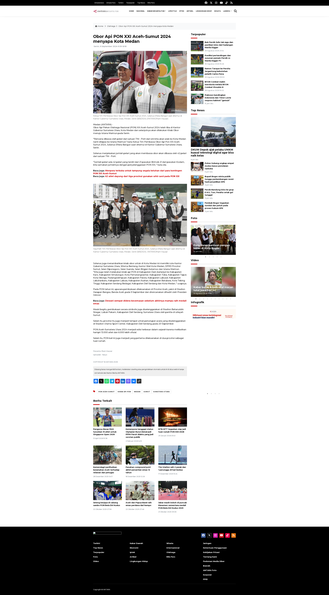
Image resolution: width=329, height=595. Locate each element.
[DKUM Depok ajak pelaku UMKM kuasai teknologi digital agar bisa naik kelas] (213, 132)
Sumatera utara (161, 392)
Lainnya (226, 11)
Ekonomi (134, 548)
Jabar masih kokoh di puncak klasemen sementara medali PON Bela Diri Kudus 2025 (172, 505)
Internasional (172, 548)
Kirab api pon (124, 392)
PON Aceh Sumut (106, 392)
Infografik (197, 302)
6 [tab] (215, 299)
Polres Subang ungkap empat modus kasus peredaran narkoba (219, 166)
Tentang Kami (210, 557)
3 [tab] (213, 256)
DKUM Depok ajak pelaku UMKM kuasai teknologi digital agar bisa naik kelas (212, 152)
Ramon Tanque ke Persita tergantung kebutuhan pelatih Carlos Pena (217, 71)
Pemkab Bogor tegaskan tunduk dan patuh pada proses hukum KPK (217, 206)
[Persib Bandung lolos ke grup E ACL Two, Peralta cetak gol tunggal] (197, 193)
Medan (137, 392)
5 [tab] (221, 256)
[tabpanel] (213, 240)
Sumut (147, 392)
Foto (194, 218)
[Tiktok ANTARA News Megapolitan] (226, 3)
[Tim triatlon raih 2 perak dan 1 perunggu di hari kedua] (172, 455)
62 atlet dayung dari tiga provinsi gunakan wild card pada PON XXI (142, 176)
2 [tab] (209, 256)
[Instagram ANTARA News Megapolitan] (216, 3)
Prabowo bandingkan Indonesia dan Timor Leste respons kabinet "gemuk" (218, 98)
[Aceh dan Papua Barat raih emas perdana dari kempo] (140, 490)
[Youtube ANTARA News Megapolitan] (221, 3)
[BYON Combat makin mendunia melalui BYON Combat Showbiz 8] (197, 85)
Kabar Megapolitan (155, 11)
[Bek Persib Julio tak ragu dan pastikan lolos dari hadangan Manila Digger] (197, 46)
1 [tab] (205, 256)
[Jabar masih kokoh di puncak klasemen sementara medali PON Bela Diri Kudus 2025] (172, 490)
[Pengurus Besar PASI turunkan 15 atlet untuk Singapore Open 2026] (107, 417)
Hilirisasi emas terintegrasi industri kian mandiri (210, 383)
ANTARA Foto (210, 570)
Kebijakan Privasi (211, 552)
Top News (141, 3)
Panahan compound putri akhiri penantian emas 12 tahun (138, 470)
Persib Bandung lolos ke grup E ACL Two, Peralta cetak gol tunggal (219, 192)
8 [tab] (223, 299)
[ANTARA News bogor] (106, 11)
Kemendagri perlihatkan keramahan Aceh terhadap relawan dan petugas (106, 470)
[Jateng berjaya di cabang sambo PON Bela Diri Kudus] (107, 490)
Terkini (121, 3)
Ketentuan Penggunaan (215, 548)
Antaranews (99, 3)
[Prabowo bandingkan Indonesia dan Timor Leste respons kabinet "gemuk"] (197, 98)
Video (195, 260)
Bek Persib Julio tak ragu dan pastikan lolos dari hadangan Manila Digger (219, 45)
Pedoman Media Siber (214, 561)
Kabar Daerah (136, 543)
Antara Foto (111, 3)
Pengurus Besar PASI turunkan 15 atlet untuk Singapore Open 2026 (104, 432)
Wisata (217, 11)
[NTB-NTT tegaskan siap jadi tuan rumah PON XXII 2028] (172, 417)
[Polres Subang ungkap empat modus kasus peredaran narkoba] (197, 167)
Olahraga (111, 26)
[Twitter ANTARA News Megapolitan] (211, 3)
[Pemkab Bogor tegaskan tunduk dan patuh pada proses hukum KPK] (197, 206)
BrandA (206, 566)
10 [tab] (230, 299)
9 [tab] (227, 299)
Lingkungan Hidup (204, 11)
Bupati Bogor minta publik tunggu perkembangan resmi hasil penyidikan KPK (219, 179)
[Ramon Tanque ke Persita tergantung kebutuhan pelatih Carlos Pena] (197, 72)
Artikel (190, 11)
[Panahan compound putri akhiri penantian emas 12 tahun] (140, 455)
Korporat (207, 575)
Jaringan (207, 543)
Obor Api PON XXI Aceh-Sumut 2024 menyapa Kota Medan (145, 26)
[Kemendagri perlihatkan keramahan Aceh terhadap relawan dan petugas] (107, 455)
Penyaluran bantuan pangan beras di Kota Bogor (211, 247)
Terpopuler (130, 3)
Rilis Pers (151, 3)
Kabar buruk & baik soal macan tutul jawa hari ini (213, 289)
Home (131, 11)
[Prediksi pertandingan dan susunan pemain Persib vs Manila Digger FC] (197, 59)
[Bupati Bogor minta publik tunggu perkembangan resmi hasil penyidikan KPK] (197, 180)
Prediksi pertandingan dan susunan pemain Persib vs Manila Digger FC (218, 58)
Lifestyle (172, 11)
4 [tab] (217, 256)
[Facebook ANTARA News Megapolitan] (206, 3)
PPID (205, 579)
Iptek (181, 11)
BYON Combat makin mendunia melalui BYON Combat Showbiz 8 (216, 84)
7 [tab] (219, 299)
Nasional (140, 11)
